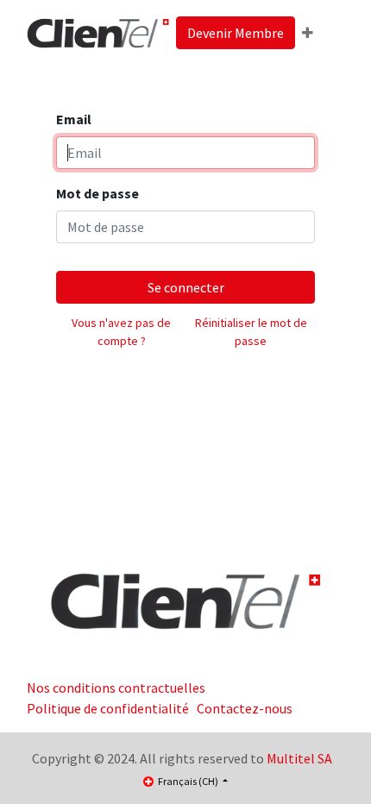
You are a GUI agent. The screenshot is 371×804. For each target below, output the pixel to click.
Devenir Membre (235, 32)
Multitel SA (299, 758)
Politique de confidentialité (108, 708)
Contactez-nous (244, 708)
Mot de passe (97, 193)
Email (73, 119)
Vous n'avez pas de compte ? (121, 332)
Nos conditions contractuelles (116, 687)
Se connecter (186, 287)
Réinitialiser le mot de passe (251, 332)
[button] (307, 33)
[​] (185, 600)
